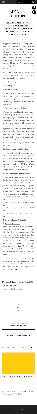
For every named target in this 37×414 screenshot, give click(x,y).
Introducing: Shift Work (18, 324)
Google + (18, 310)
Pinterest (18, 307)
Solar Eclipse (11, 282)
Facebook (18, 301)
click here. (14, 269)
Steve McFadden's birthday (14, 289)
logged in (24, 392)
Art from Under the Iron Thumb (18, 377)
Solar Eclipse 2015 (26, 282)
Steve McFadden (10, 285)
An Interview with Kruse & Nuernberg (18, 335)
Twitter (18, 304)
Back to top (18, 409)
